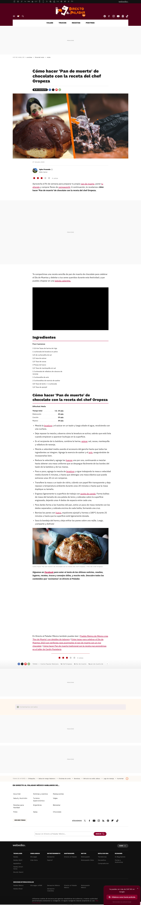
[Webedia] (19, 845)
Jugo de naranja (109, 778)
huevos (69, 460)
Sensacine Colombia (50, 890)
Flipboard (56, 90)
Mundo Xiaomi (18, 872)
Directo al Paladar (70, 857)
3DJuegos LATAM (36, 885)
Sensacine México (53, 885)
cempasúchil (64, 187)
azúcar (84, 441)
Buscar (22, 16)
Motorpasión (85, 857)
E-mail (60, 90)
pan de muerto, (88, 183)
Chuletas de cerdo (65, 778)
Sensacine (50, 857)
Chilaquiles (32, 778)
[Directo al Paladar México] (70, 11)
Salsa (35, 812)
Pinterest (104, 16)
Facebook (109, 16)
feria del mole (39, 57)
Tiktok (127, 16)
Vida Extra (34, 860)
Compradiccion (103, 863)
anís (90, 452)
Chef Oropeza (67, 664)
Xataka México (18, 885)
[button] (46, 169)
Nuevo (18, 16)
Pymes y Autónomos (119, 861)
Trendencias (102, 857)
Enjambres (37, 805)
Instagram (113, 16)
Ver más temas (19, 820)
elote (48, 57)
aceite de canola (88, 493)
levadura (48, 425)
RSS (103, 820)
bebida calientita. (63, 280)
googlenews (122, 16)
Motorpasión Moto (87, 860)
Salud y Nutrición (20, 798)
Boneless (77, 778)
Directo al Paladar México (70, 886)
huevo (58, 512)
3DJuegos (33, 857)
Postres (90, 23)
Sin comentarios (41, 89)
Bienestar (56, 805)
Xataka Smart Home (18, 868)
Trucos (62, 23)
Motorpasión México (85, 886)
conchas (29, 57)
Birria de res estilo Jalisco (92, 778)
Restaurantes (58, 794)
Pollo (15, 812)
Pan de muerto (81, 664)
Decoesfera (102, 860)
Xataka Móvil (17, 860)
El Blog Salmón (120, 857)
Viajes (49, 23)
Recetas (76, 23)
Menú (14, 16)
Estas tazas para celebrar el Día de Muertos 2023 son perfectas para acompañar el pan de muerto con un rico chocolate (68, 642)
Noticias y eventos (40, 794)
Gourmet (17, 794)
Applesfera (17, 863)
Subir (121, 845)
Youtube (118, 16)
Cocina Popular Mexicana (49, 664)
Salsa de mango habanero (47, 778)
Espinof (50, 860)
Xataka (15, 857)
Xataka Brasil (18, 889)
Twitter (53, 90)
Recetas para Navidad (18, 806)
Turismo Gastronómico (39, 799)
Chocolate (57, 812)
